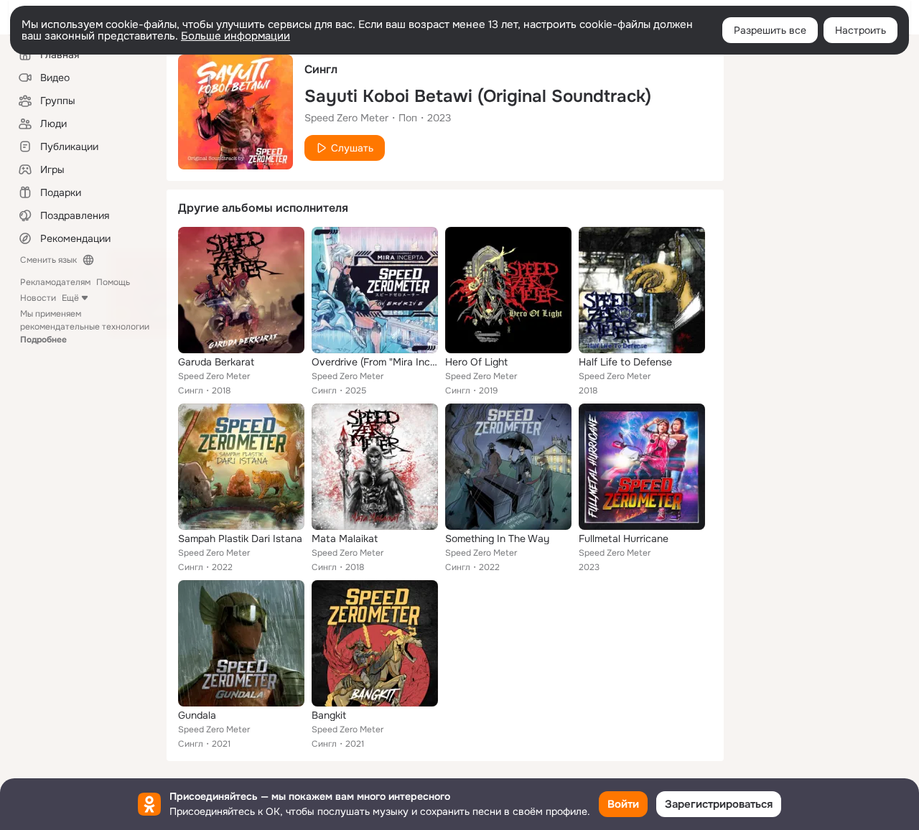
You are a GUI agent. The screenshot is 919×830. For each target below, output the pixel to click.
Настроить (860, 30)
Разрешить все (770, 30)
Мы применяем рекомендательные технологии (84, 326)
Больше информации (235, 36)
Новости (38, 298)
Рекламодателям (55, 282)
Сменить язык (48, 260)
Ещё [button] (70, 298)
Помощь (113, 282)
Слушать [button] (352, 147)
